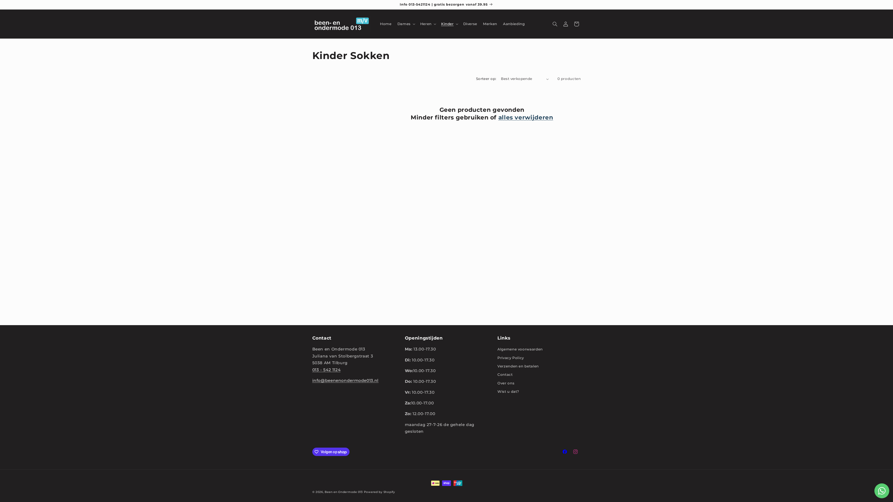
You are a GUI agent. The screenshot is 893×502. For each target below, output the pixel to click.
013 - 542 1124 (326, 369)
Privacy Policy (510, 358)
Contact (505, 375)
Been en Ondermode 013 (344, 492)
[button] (405, 24)
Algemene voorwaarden (520, 349)
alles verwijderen (525, 117)
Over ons (505, 383)
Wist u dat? (508, 392)
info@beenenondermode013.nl (345, 380)
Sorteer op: (486, 79)
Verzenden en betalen (518, 366)
